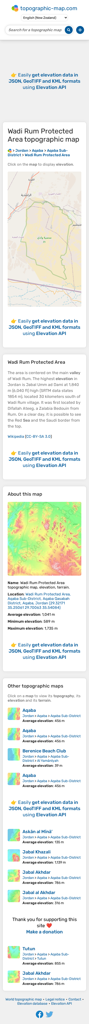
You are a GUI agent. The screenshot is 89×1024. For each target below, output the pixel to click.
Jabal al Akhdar (38, 892)
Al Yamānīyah (48, 761)
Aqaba (29, 710)
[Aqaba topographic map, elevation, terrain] (14, 715)
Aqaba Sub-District (65, 716)
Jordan (28, 716)
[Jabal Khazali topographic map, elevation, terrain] (14, 857)
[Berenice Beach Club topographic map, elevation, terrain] (14, 758)
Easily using (44, 81)
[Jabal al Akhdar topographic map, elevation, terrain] (14, 897)
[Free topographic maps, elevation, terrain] (10, 150)
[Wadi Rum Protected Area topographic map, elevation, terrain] (44, 539)
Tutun (28, 948)
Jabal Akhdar (36, 872)
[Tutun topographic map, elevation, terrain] (14, 956)
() (39, 601)
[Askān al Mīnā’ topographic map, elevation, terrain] (14, 836)
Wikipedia (16, 436)
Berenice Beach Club (44, 751)
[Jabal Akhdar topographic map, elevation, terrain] (14, 877)
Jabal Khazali (36, 852)
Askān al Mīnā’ (37, 831)
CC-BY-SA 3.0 (38, 436)
